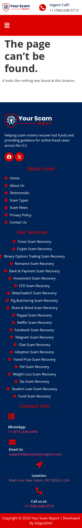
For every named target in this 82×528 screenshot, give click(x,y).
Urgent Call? (59, 4)
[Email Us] (12, 442)
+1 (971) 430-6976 (23, 431)
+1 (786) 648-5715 (39, 506)
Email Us (16, 449)
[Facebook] (9, 156)
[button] (6, 25)
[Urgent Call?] (42, 7)
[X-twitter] (19, 156)
